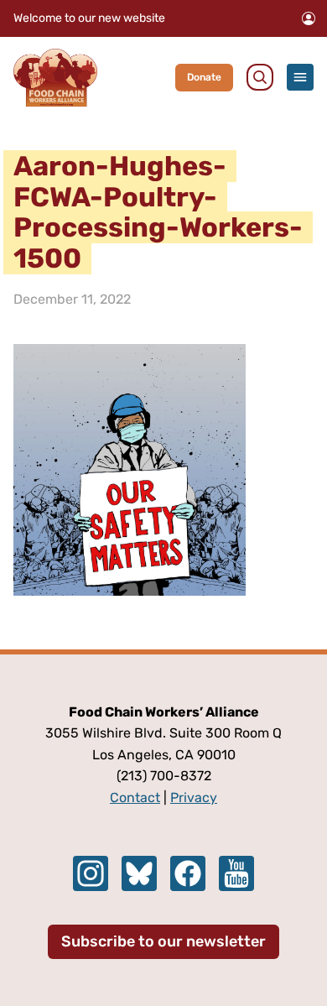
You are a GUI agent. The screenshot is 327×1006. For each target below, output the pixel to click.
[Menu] (300, 77)
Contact (135, 797)
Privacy (193, 797)
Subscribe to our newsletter (163, 941)
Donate (204, 77)
